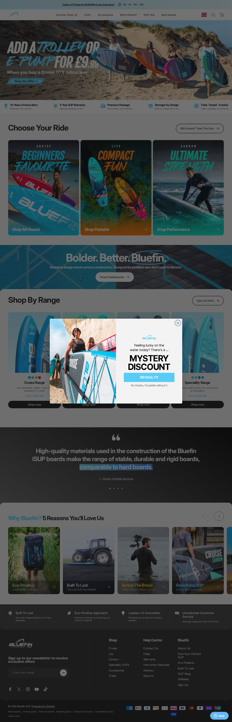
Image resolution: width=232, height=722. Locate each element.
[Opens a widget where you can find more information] (219, 716)
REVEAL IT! (149, 377)
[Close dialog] (178, 323)
